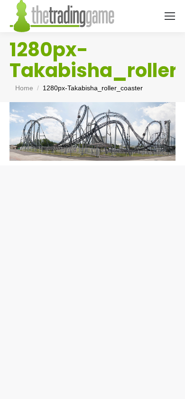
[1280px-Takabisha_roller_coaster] (92, 131)
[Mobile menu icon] (170, 16)
